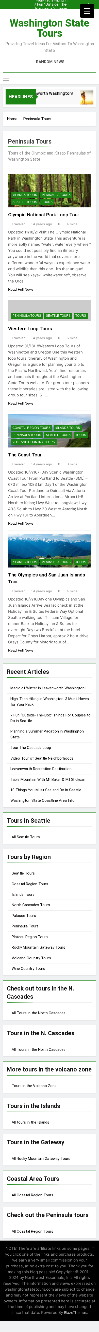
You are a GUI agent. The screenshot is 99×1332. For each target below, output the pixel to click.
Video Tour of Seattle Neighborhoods (42, 758)
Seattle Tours (24, 202)
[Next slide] (93, 3)
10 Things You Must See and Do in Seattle (45, 790)
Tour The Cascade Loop (30, 747)
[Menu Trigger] (87, 11)
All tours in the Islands (30, 1122)
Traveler (18, 224)
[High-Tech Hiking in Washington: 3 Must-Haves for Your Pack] (86, 100)
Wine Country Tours (28, 968)
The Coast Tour (25, 455)
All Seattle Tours (26, 837)
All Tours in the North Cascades (38, 1013)
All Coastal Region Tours (32, 1195)
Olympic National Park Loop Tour (43, 215)
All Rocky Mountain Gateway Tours (41, 1158)
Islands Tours (24, 195)
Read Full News (21, 289)
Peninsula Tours (56, 195)
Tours (47, 202)
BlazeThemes (75, 1312)
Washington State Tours (49, 28)
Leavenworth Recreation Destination (41, 769)
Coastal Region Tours (31, 428)
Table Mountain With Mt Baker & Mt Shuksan (47, 779)
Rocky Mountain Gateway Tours (38, 947)
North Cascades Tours (31, 905)
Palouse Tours (24, 915)
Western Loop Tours (30, 329)
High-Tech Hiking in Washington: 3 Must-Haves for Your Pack (50, 13)
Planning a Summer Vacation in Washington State (51, 5)
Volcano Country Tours (33, 442)
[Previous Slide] (85, 3)
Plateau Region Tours (30, 937)
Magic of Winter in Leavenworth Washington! (52, 9)
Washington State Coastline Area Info (42, 800)
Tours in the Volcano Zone (34, 1085)
